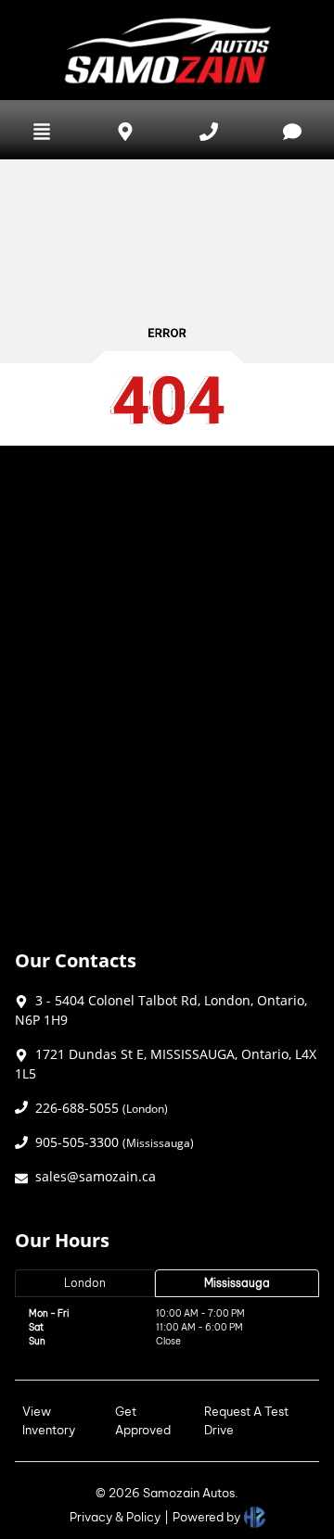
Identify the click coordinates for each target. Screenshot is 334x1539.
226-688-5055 (101, 1107)
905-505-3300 (114, 1142)
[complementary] (278, 1483)
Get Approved (143, 1420)
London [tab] (85, 1283)
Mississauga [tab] (237, 1283)
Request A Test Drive (246, 1420)
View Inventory (48, 1420)
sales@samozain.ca (95, 1176)
